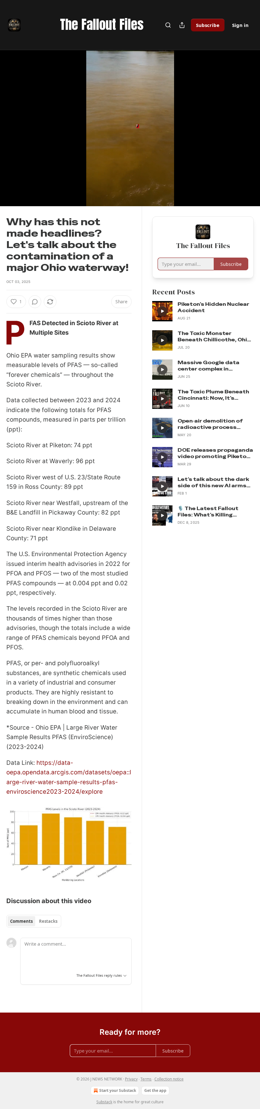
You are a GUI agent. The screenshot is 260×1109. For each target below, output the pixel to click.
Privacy (131, 1079)
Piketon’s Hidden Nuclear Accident (213, 307)
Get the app (155, 1090)
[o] (162, 311)
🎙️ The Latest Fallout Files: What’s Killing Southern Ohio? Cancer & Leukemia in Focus (214, 511)
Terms (146, 1079)
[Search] (168, 25)
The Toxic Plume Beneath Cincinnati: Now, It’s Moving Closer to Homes (213, 395)
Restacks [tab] (48, 921)
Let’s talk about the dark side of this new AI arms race (213, 482)
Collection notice (169, 1079)
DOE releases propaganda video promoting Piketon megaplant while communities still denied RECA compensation (215, 453)
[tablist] (33, 921)
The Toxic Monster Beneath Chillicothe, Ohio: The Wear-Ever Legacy (215, 336)
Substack (104, 1102)
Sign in (240, 25)
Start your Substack (117, 1090)
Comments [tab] (21, 921)
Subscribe (207, 25)
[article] (203, 311)
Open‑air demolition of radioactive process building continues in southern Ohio (210, 424)
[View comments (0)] (246, 131)
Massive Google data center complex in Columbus (208, 365)
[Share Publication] (182, 25)
